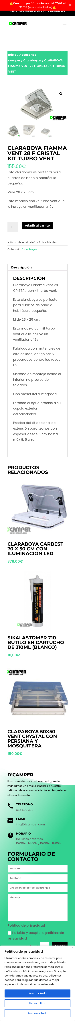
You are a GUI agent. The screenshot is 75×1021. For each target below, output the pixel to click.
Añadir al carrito (37, 225)
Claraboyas (32, 60)
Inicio (12, 55)
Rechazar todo (38, 1013)
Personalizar (37, 1003)
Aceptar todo (37, 993)
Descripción (21, 267)
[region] (37, 983)
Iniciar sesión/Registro (26, 11)
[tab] (37, 267)
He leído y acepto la (36, 935)
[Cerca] (72, 947)
